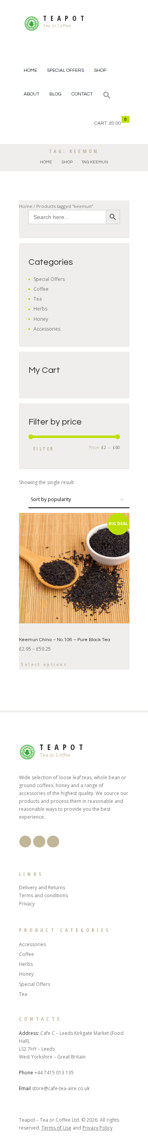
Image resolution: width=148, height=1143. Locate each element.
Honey (41, 319)
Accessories (47, 329)
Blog (55, 94)
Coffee (41, 289)
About (31, 94)
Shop (100, 70)
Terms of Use (56, 1127)
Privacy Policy (97, 1127)
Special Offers (65, 70)
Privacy (27, 903)
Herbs (40, 308)
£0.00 (115, 123)
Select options (44, 664)
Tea (38, 299)
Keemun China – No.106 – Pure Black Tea (64, 639)
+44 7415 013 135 (54, 1072)
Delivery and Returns (42, 887)
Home (30, 70)
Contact (82, 94)
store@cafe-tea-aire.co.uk (61, 1088)
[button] (107, 96)
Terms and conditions (43, 895)
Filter (43, 448)
